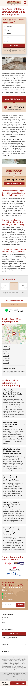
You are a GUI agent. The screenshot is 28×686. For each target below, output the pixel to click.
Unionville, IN (6, 349)
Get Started (14, 45)
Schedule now (14, 633)
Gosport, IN (6, 353)
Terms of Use (15, 679)
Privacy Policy (22, 679)
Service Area (5, 651)
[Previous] (2, 286)
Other (8, 41)
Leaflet (24, 343)
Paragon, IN (6, 363)
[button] (14, 334)
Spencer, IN (6, 356)
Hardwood (9, 26)
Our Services (5, 645)
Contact (4, 622)
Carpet (8, 30)
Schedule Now (14, 305)
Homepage (5, 617)
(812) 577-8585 (19, 683)
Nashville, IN (6, 360)
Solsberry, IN (6, 351)
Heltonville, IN (6, 358)
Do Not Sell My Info (7, 679)
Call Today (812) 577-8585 (9, 638)
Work (3, 620)
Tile (7, 37)
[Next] (25, 286)
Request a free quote (14, 183)
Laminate (9, 34)
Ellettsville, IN (6, 346)
